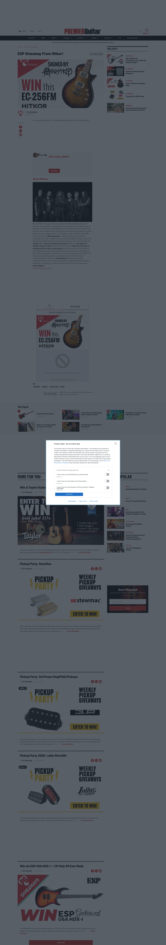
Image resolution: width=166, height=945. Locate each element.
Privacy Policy (94, 501)
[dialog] (83, 472)
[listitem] (83, 470)
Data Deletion (72, 501)
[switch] (106, 474)
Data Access (83, 501)
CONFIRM (69, 494)
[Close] (116, 444)
